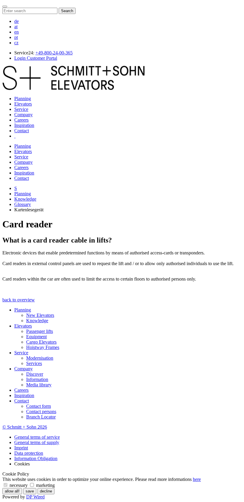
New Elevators (40, 315)
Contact (21, 130)
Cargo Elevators (41, 341)
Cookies (22, 463)
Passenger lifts (39, 331)
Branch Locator (41, 416)
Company (23, 114)
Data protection (28, 453)
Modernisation (39, 358)
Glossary (22, 204)
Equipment (36, 336)
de (16, 21)
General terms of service (37, 437)
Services (34, 363)
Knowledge (25, 199)
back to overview (18, 299)
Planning (22, 98)
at (16, 26)
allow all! (12, 491)
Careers (21, 119)
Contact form (38, 406)
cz (16, 42)
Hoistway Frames (42, 347)
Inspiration (24, 125)
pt (16, 37)
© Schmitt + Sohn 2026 (24, 426)
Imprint (21, 447)
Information (37, 379)
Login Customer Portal (35, 58)
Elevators (23, 103)
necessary (18, 485)
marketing (45, 485)
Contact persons (41, 411)
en (16, 31)
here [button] (197, 479)
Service (21, 109)
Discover (34, 374)
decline (46, 491)
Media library (38, 384)
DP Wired (35, 496)
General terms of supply (36, 442)
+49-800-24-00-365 (54, 52)
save (30, 491)
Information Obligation (35, 458)
